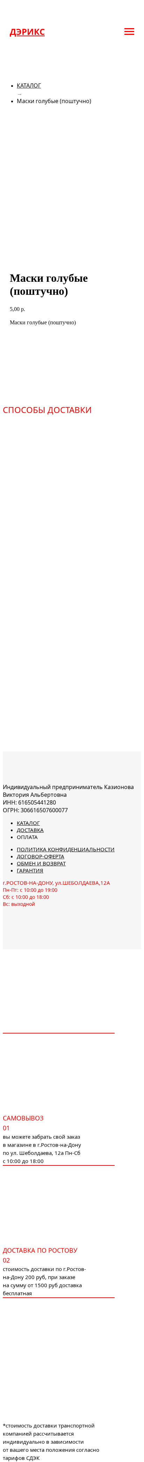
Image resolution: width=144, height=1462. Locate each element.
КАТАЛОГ (29, 85)
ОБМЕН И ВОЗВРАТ (41, 863)
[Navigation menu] (129, 31)
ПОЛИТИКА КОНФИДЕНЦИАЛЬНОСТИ (66, 849)
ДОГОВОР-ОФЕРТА (40, 856)
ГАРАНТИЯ (30, 870)
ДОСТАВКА (30, 829)
